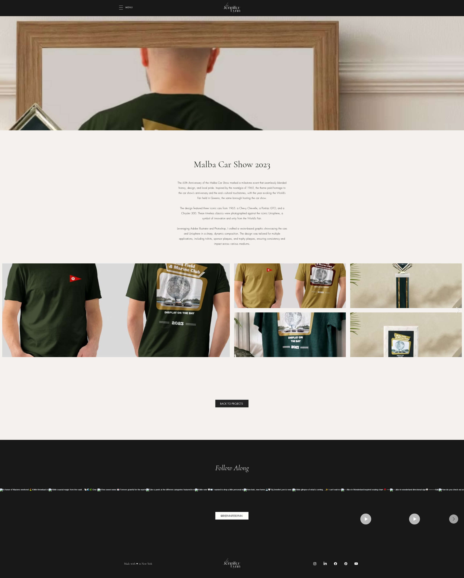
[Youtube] (356, 564)
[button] (121, 7)
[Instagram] (315, 564)
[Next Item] (458, 310)
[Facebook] (335, 564)
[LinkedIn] (325, 564)
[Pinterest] (346, 564)
